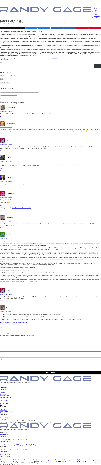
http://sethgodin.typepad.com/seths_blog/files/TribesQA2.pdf (15, 322)
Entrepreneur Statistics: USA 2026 (5, 460)
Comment (3, 337)
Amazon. (54, 58)
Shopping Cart (29, 445)
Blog (95, 11)
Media (95, 8)
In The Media (3, 410)
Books (95, 10)
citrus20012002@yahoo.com (23, 281)
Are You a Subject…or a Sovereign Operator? (12, 98)
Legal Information (31, 422)
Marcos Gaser (9, 307)
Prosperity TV (3, 412)
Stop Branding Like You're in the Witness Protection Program (16, 101)
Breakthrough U (4, 402)
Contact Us (3, 419)
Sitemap (38, 422)
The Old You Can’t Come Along (9, 95)
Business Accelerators (26, 440)
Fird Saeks (8, 177)
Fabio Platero (9, 107)
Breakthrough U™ (13, 445)
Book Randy (3, 394)
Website (2, 365)
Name (2, 353)
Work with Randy (4, 395)
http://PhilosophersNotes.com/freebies (21, 208)
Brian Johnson (10, 193)
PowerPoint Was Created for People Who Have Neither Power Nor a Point (20, 92)
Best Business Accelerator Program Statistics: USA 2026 (42, 460)
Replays (96, 17)
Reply (1, 116)
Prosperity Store (4, 403)
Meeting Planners (96, 13)
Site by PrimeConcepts (46, 422)
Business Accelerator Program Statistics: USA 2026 (23, 460)
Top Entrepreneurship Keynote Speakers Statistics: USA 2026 (87, 460)
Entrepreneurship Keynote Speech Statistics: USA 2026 (63, 460)
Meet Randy (97, 16)
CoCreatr (8, 217)
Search (97, 66)
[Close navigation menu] (94, 4)
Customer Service (4, 418)
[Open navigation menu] (91, 1)
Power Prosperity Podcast (6, 411)
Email (2, 78)
